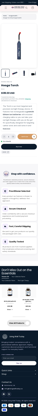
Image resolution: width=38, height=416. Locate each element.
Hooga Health (13, 15)
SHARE (4, 152)
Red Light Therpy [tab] (23, 280)
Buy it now (19, 146)
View (9, 309)
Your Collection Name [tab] (18, 276)
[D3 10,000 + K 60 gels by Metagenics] (28, 292)
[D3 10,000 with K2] (10, 292)
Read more (6, 128)
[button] (5, 7)
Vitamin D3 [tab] (5, 276)
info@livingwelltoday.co (13, 389)
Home (5, 15)
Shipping (28, 99)
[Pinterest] (9, 394)
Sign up (19, 363)
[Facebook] (4, 394)
